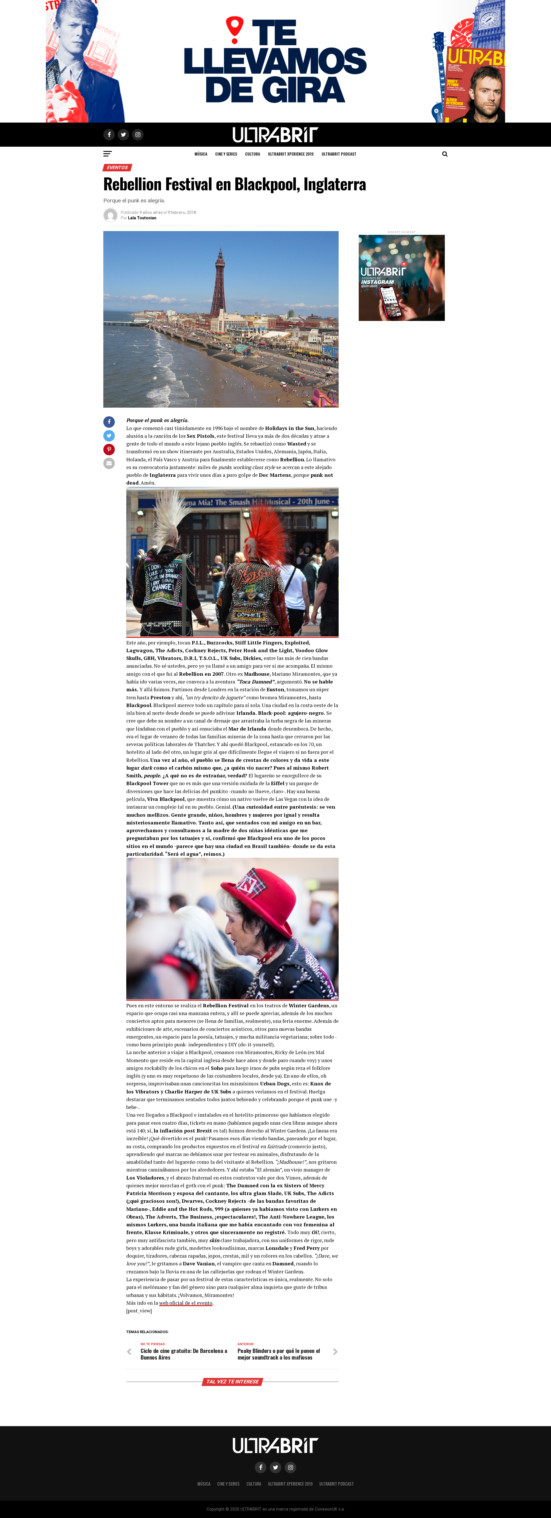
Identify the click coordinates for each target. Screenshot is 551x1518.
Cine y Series (226, 154)
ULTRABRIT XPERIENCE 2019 (291, 154)
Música (201, 154)
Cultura (252, 154)
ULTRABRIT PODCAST (339, 154)
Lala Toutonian (142, 218)
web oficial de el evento (185, 1303)
